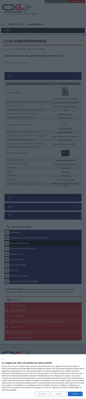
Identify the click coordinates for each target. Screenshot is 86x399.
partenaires (15, 366)
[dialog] (43, 376)
